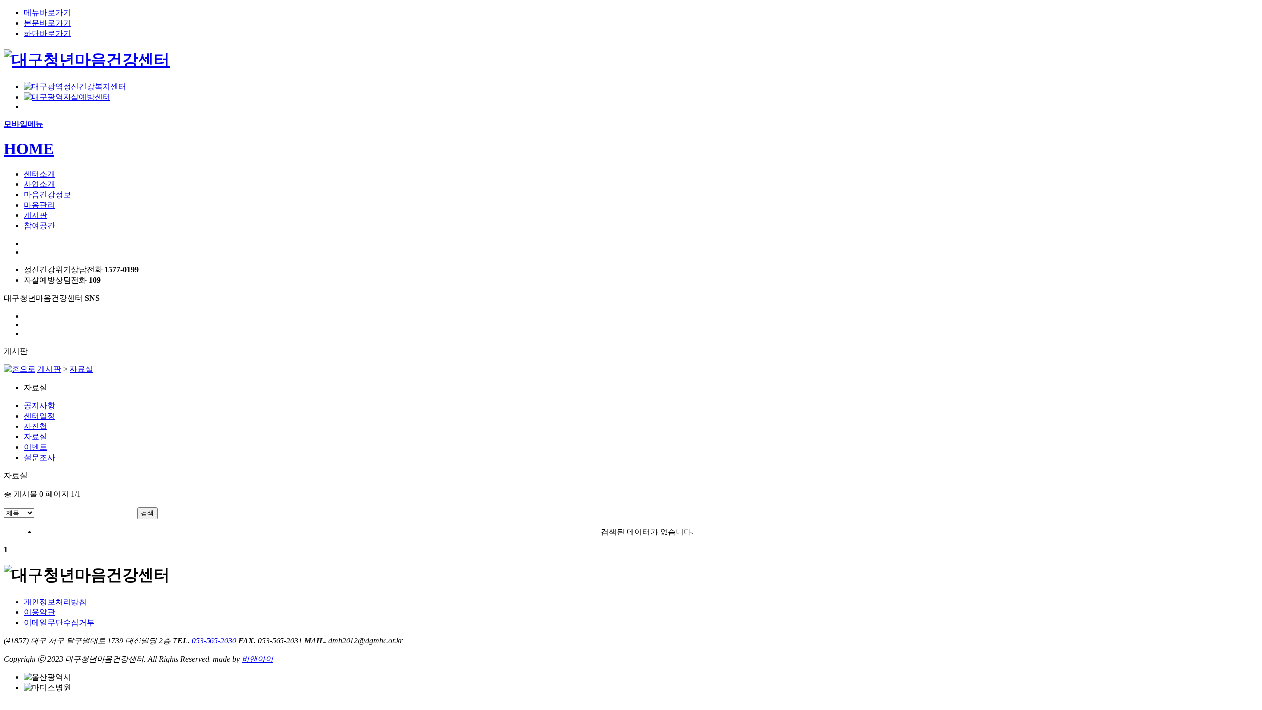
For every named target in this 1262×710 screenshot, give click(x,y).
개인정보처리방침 (55, 602)
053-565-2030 (214, 641)
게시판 (49, 369)
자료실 (81, 369)
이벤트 (35, 447)
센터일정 (39, 416)
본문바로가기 (47, 23)
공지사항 (39, 405)
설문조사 (39, 457)
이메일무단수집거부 (59, 622)
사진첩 (35, 426)
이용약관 (39, 612)
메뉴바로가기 (47, 12)
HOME (29, 149)
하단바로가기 (47, 33)
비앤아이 (257, 659)
